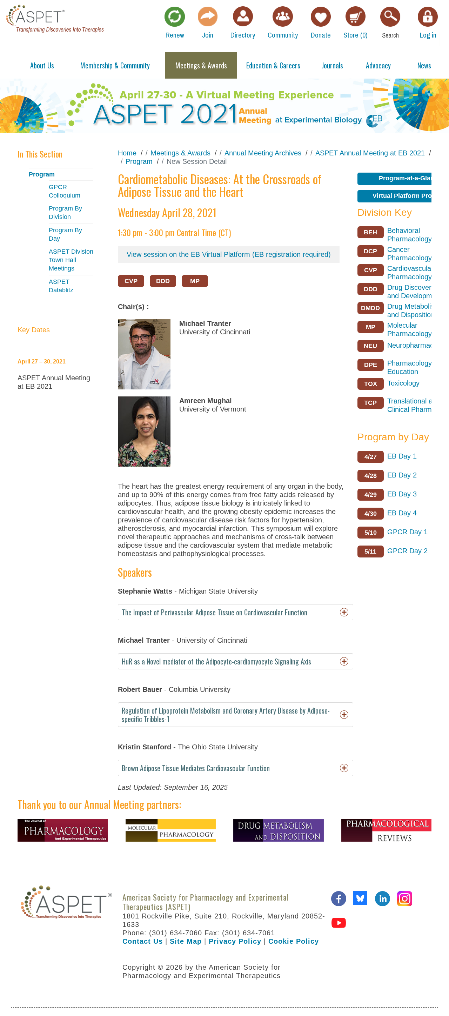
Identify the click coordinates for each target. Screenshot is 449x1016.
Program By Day (65, 234)
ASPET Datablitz (61, 286)
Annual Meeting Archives (262, 153)
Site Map (186, 941)
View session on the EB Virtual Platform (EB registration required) (229, 254)
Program (42, 174)
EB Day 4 (402, 513)
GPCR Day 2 (407, 551)
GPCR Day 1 (407, 532)
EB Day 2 (402, 475)
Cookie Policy (293, 941)
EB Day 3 (402, 494)
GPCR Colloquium (64, 191)
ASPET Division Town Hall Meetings (71, 260)
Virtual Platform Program (410, 195)
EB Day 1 (402, 456)
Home (127, 153)
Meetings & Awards (180, 153)
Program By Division (65, 212)
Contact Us (142, 941)
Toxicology (403, 383)
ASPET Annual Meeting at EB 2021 (370, 153)
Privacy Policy (235, 941)
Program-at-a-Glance (410, 178)
